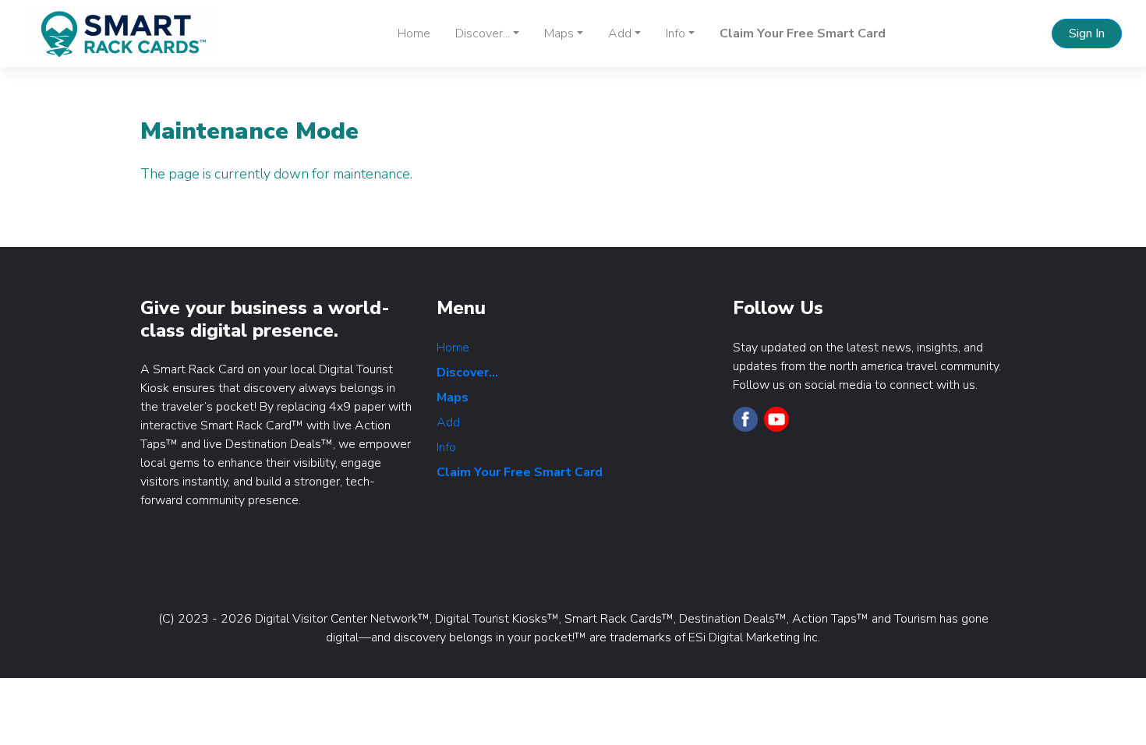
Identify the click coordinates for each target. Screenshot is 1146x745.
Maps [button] (559, 33)
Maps (453, 397)
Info (446, 447)
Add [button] (619, 33)
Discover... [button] (482, 33)
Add (448, 422)
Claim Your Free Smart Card (803, 33)
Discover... (467, 372)
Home (414, 33)
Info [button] (675, 33)
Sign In (1087, 33)
